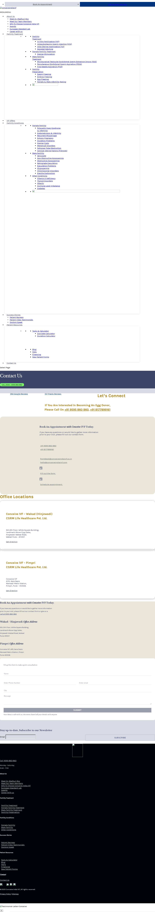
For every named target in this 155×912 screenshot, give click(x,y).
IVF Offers (11, 120)
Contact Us (11, 363)
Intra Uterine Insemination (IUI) (50, 46)
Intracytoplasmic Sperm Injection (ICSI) (54, 44)
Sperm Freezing (44, 74)
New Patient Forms (40, 357)
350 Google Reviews (19, 394)
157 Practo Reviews (53, 394)
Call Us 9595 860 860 (117, 4)
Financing (36, 354)
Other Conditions (39, 176)
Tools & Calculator (40, 331)
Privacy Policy (5, 894)
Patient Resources (14, 325)
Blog (34, 349)
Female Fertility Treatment (43, 51)
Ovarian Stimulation (46, 54)
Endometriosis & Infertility (49, 133)
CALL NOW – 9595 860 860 (12, 385)
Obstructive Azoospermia (48, 161)
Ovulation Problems (46, 141)
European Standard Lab (20, 29)
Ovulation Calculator (46, 336)
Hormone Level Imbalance (48, 186)
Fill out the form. (48, 473)
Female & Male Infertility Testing (51, 82)
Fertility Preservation (37, 70)
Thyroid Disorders (45, 181)
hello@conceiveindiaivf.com (53, 462)
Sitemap (15, 894)
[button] (5, 12)
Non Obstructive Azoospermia (50, 158)
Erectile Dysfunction (46, 173)
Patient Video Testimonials (21, 320)
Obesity (40, 183)
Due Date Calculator (46, 333)
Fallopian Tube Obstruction (49, 148)
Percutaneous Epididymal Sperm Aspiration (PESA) (59, 64)
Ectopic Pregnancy (45, 138)
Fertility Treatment (15, 34)
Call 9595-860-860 (8, 761)
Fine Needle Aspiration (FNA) (49, 67)
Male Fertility (38, 153)
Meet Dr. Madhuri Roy (19, 19)
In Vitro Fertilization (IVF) (48, 41)
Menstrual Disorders (46, 146)
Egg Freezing (43, 79)
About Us (11, 16)
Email (2, 737)
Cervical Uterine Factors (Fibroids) (52, 151)
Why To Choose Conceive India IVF (24, 24)
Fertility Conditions (15, 123)
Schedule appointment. (51, 484)
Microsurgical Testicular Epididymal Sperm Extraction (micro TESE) (67, 61)
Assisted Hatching (45, 49)
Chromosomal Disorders (48, 171)
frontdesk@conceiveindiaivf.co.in (56, 459)
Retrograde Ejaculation (47, 163)
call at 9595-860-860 (8, 614)
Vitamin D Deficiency (46, 178)
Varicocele (41, 156)
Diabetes (41, 188)
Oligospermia (43, 168)
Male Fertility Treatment (38, 58)
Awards (13, 26)
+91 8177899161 (100, 409)
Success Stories (13, 315)
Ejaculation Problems (46, 166)
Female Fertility (39, 125)
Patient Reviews (16, 317)
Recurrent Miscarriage (47, 135)
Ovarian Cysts (43, 143)
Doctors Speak (16, 322)
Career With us (16, 31)
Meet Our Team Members (21, 21)
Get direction (11, 542)
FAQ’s (3, 864)
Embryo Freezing (44, 77)
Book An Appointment (42, 4)
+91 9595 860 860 (77, 409)
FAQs (34, 352)
